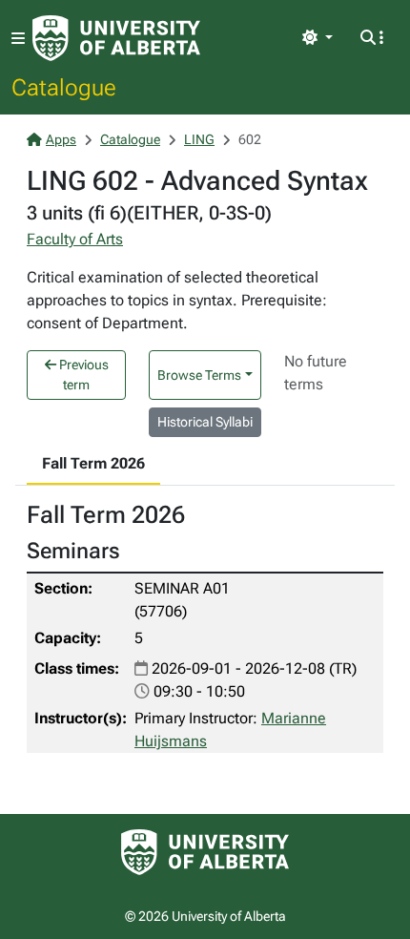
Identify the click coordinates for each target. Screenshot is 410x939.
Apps (61, 139)
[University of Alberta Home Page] (116, 38)
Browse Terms (199, 375)
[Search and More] (372, 38)
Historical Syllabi (205, 421)
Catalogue (63, 86)
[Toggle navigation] (18, 39)
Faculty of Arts (75, 239)
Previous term (82, 374)
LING (199, 139)
